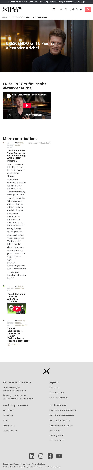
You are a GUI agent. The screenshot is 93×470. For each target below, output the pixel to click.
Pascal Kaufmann (19, 287)
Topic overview (56, 392)
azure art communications (52, 467)
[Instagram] (41, 456)
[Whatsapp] (73, 9)
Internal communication (61, 425)
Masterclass (8, 425)
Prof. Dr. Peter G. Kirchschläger (21, 323)
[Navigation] (54, 9)
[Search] (66, 9)
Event (5, 420)
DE (61, 9)
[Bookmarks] (69, 9)
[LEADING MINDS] (12, 9)
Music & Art (55, 430)
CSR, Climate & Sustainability (63, 410)
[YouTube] (60, 456)
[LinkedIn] (32, 456)
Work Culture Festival (59, 420)
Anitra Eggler (19, 144)
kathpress (15, 344)
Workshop (8, 415)
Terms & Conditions (38, 464)
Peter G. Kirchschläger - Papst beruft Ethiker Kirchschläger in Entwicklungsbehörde (18, 334)
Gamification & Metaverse (61, 415)
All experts (54, 387)
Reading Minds (56, 435)
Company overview (58, 397)
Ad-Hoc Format (10, 430)
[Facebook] (51, 456)
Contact (5, 464)
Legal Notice (14, 464)
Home (4, 17)
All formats (8, 410)
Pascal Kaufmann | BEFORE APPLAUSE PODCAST (16, 298)
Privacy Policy (25, 464)
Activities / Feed (56, 440)
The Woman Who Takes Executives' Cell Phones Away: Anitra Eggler (16, 154)
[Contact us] (88, 9)
